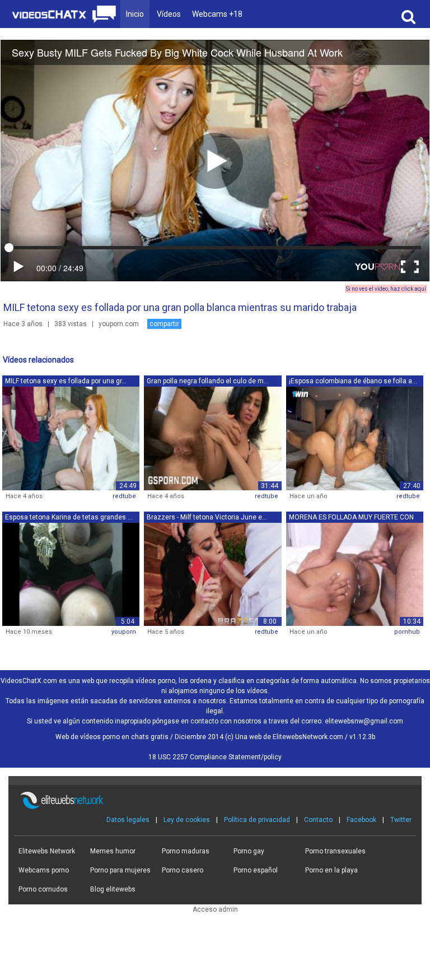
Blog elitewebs (112, 889)
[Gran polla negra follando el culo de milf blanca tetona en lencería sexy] (212, 438)
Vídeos (169, 14)
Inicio (135, 14)
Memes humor (112, 851)
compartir (164, 324)
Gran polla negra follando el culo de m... (208, 381)
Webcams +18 (217, 14)
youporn (123, 631)
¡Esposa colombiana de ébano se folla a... (353, 381)
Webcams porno (43, 870)
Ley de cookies (186, 820)
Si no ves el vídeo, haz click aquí (386, 289)
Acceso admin (215, 909)
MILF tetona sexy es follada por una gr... (66, 381)
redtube (124, 496)
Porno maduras (185, 851)
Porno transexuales (335, 851)
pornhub (407, 631)
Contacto (318, 820)
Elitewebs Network (46, 851)
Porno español (255, 870)
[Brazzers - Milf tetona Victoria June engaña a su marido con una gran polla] (212, 574)
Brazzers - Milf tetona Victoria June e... (207, 517)
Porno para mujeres (120, 870)
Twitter (401, 820)
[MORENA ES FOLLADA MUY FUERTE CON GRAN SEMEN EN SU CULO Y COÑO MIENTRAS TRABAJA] (354, 574)
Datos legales (127, 820)
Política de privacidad (257, 820)
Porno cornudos (43, 889)
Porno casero (182, 870)
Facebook (361, 820)
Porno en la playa (331, 870)
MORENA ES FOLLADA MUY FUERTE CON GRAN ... (351, 518)
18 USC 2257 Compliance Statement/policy (215, 757)
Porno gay (248, 851)
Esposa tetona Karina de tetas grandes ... (69, 517)
